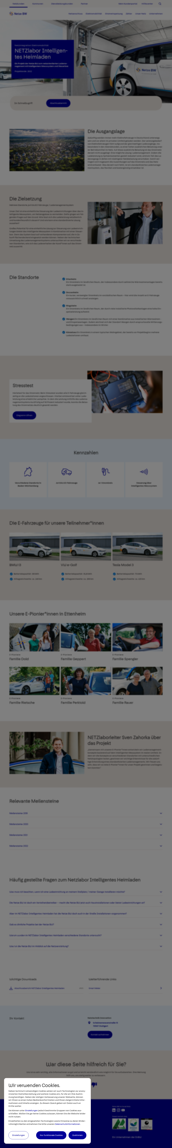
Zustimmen (77, 1135)
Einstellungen (31, 1110)
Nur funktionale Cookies (51, 1135)
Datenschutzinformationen (67, 1124)
